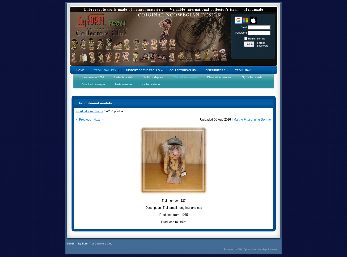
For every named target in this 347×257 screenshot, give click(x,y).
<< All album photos (89, 111)
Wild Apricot (245, 249)
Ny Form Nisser (151, 84)
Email (243, 27)
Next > (98, 119)
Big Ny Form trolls (251, 77)
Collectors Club (182, 70)
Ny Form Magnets (153, 77)
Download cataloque (93, 84)
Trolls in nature (123, 84)
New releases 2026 (93, 77)
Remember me (256, 38)
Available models (123, 77)
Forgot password (262, 44)
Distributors (215, 70)
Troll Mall (243, 70)
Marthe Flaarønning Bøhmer (252, 119)
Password (240, 32)
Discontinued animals (219, 77)
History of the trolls (143, 70)
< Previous (83, 119)
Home (80, 70)
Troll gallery (105, 70)
